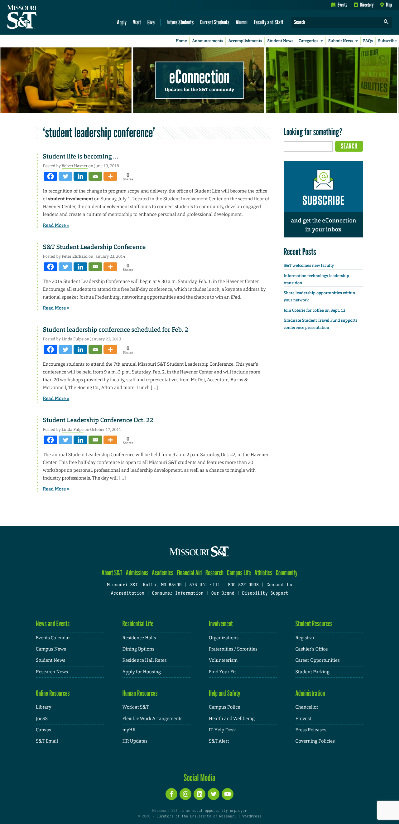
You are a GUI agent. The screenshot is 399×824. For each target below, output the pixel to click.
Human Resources (140, 693)
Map (389, 5)
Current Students (214, 22)
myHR (129, 730)
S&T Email (47, 741)
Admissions (137, 572)
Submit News (340, 41)
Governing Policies (315, 741)
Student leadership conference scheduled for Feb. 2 (115, 330)
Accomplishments (245, 41)
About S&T (112, 572)
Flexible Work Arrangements (153, 719)
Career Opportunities (318, 660)
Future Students (180, 22)
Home (181, 41)
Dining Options (138, 649)
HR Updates (135, 741)
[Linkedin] (80, 176)
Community (286, 572)
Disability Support (265, 593)
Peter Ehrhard (75, 256)
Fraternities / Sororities (233, 649)
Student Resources (314, 623)
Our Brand (222, 593)
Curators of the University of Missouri (196, 816)
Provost (303, 719)
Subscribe (387, 41)
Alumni (242, 22)
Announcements (207, 41)
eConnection (199, 76)
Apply (122, 22)
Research (214, 572)
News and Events (53, 623)
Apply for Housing (142, 672)
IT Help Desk (222, 730)
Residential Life (138, 623)
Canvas (43, 730)
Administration (310, 693)
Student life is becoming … (81, 157)
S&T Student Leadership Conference (94, 247)
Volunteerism (223, 660)
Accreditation (127, 593)
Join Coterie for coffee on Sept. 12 (314, 310)
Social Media (199, 777)
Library (43, 707)
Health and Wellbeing (232, 719)
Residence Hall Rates (145, 660)
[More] (110, 176)
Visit (137, 22)
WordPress (252, 816)
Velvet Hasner (75, 165)
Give (151, 22)
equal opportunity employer (219, 811)
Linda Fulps (73, 339)
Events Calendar (53, 638)
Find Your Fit (222, 672)
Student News (280, 41)
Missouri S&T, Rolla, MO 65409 (144, 585)
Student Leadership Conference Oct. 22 (98, 420)
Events (342, 5)
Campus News (51, 649)
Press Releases (311, 730)
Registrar (305, 638)
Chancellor (307, 707)
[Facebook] (50, 176)
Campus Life (239, 572)
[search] (386, 22)
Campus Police (224, 707)
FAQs (368, 41)
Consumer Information (177, 593)
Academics (162, 572)
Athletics (263, 572)
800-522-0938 (243, 585)
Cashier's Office (312, 649)
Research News (52, 672)
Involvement (221, 623)
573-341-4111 (204, 585)
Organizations (223, 638)
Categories (308, 41)
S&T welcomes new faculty (309, 265)
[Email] (95, 176)
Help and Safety (224, 693)
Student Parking (312, 672)
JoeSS (42, 719)
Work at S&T (136, 707)
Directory (367, 5)
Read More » (56, 225)
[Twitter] (65, 176)
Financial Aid (189, 572)
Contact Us (279, 585)
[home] (41, 17)
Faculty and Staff (269, 22)
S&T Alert (219, 741)
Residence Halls (139, 638)
